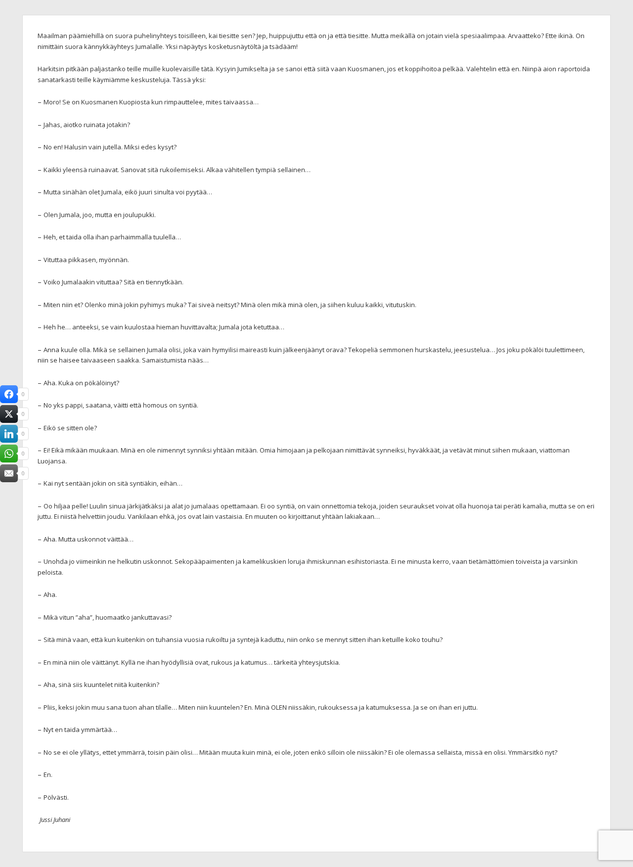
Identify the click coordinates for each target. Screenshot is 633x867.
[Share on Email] (9, 473)
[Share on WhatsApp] (9, 453)
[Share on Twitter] (9, 414)
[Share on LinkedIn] (9, 434)
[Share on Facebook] (9, 394)
